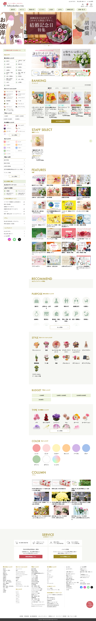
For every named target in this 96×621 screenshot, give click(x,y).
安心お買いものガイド (70, 573)
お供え (60, 9)
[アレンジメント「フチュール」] (64, 98)
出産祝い (5, 576)
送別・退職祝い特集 (35, 586)
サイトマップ (59, 616)
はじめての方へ (72, 1)
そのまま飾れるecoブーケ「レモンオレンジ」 (50, 109)
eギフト (22, 9)
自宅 (73, 88)
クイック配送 (49, 588)
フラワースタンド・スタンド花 (22, 586)
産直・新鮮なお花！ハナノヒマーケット (12, 213)
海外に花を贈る (7, 204)
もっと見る (59, 327)
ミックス (17, 602)
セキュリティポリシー (42, 616)
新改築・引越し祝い (7, 580)
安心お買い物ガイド (81, 1)
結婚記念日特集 (34, 583)
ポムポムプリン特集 (35, 593)
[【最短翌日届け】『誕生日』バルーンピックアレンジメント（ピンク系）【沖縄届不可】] (77, 98)
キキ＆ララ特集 (34, 591)
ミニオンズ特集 (34, 577)
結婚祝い (5, 577)
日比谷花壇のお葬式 (51, 606)
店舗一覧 (80, 9)
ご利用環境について (84, 574)
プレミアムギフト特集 (35, 587)
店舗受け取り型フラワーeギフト (11, 209)
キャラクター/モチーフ (20, 571)
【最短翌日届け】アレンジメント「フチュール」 (90, 109)
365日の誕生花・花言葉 (9, 223)
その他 (67, 589)
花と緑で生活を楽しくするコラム (11, 221)
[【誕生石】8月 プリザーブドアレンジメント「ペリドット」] (38, 141)
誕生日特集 (33, 568)
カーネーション (50, 576)
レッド (17, 591)
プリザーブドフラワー (20, 573)
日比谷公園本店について (52, 603)
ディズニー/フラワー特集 (36, 590)
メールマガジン (69, 588)
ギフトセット (18, 583)
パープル (17, 596)
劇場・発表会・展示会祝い (8, 586)
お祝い (4, 589)
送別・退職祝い (6, 583)
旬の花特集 (33, 584)
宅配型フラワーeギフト (9, 206)
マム (48, 573)
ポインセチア (49, 570)
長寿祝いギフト (34, 594)
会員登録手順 (68, 586)
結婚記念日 (70, 9)
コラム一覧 (82, 582)
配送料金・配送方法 (70, 579)
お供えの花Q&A (34, 580)
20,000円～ (41, 399)
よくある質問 (90, 1)
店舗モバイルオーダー (51, 602)
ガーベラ (49, 574)
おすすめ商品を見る (60, 121)
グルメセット (18, 581)
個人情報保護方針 (33, 616)
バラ (48, 568)
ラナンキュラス (50, 583)
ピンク (17, 592)
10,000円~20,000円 (81, 395)
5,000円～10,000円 (61, 395)
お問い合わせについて (84, 577)
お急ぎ (51, 9)
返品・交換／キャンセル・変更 (72, 582)
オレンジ (17, 595)
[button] (44, 45)
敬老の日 (31, 9)
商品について (68, 575)
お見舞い (5, 590)
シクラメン (49, 571)
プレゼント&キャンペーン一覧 (53, 589)
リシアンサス (49, 577)
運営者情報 (26, 616)
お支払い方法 (68, 581)
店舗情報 (49, 600)
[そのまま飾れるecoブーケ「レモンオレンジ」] (51, 98)
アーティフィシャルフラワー (22, 574)
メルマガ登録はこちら (65, 556)
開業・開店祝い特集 (35, 596)
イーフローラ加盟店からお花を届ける (12, 201)
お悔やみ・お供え (6, 570)
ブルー (17, 598)
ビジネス (41, 9)
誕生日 (13, 9)
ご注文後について (83, 570)
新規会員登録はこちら (31, 556)
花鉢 (17, 580)
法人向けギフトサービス (10, 184)
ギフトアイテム (19, 584)
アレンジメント (19, 568)
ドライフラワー (19, 576)
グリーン (17, 599)
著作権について (52, 616)
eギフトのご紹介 (50, 599)
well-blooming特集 (35, 581)
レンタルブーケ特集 (35, 600)
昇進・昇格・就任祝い (7, 581)
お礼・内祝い (5, 587)
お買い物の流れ (69, 578)
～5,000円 (41, 395)
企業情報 (21, 616)
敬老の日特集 (34, 570)
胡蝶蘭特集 (33, 597)
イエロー (17, 594)
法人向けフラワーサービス (36, 606)
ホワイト (17, 601)
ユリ (48, 581)
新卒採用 (64, 616)
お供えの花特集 (34, 578)
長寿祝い (5, 584)
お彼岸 (4, 571)
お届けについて (69, 576)
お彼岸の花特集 (34, 571)
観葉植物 (17, 577)
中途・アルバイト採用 (72, 616)
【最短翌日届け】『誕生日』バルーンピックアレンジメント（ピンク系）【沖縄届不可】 (76, 111)
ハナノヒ (6, 211)
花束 (17, 570)
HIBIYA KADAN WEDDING (52, 605)
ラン (48, 580)
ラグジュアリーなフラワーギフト (38, 604)
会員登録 (68, 585)
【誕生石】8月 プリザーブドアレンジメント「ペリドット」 (37, 152)
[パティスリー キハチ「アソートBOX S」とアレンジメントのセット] (38, 98)
